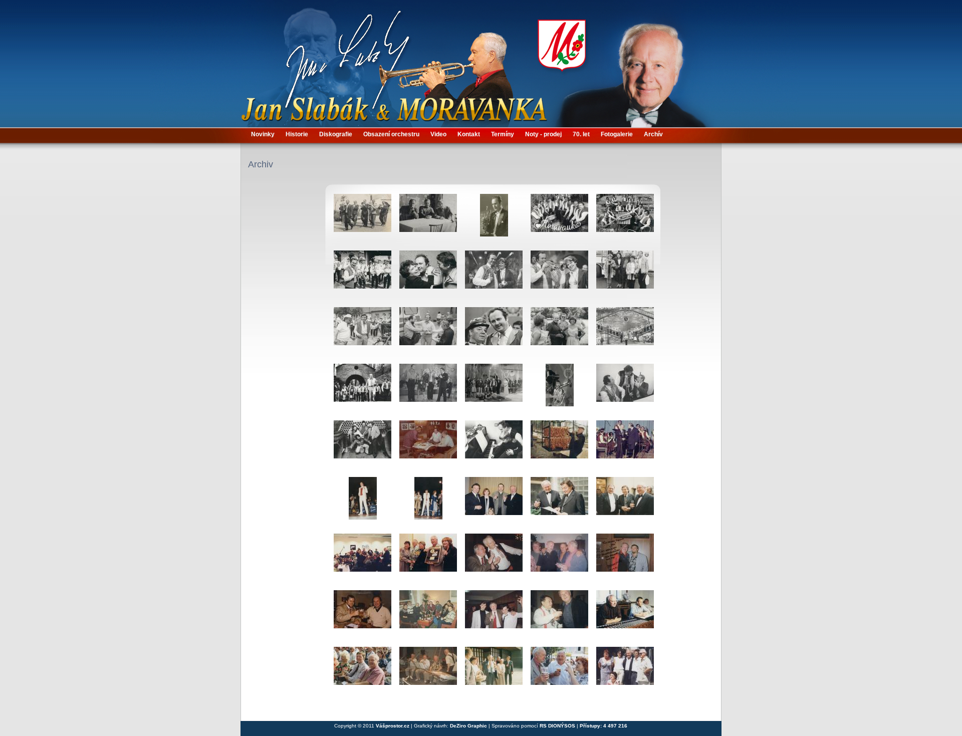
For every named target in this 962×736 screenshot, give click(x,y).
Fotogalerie (617, 134)
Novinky (263, 134)
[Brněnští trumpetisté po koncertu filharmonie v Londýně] (428, 615)
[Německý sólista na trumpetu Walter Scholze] (625, 559)
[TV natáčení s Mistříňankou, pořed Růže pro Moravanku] (362, 276)
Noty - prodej (543, 134)
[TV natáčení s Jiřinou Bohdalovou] (494, 276)
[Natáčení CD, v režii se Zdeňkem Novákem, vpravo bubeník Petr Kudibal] (625, 615)
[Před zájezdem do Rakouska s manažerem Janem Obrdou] (428, 332)
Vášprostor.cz (392, 725)
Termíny (502, 134)
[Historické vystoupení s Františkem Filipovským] (625, 445)
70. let (581, 134)
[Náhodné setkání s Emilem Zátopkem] (559, 332)
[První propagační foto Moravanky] (559, 219)
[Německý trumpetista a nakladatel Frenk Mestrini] (362, 615)
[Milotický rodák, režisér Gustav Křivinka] (362, 332)
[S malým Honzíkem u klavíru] (494, 445)
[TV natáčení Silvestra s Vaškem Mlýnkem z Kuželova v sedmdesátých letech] (494, 332)
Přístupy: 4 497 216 (603, 725)
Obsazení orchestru (391, 134)
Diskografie (335, 134)
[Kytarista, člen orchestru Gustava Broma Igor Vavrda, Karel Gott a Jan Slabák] (625, 502)
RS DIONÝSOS (557, 725)
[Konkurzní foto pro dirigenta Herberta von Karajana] (494, 219)
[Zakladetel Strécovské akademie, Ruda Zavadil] (559, 615)
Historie (297, 134)
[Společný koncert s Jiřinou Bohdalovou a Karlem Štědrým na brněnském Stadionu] (428, 276)
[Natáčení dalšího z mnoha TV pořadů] (362, 389)
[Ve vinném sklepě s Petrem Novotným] (362, 445)
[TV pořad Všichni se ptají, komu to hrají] (559, 276)
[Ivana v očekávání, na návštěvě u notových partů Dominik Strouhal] (428, 445)
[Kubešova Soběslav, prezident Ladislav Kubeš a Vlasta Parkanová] (559, 672)
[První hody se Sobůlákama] (362, 219)
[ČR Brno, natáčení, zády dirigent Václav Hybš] (428, 672)
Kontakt (468, 134)
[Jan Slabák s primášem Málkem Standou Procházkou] (625, 389)
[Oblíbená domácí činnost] (559, 445)
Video (438, 134)
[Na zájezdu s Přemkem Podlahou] (625, 276)
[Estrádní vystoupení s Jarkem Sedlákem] (428, 389)
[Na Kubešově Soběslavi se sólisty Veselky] (625, 672)
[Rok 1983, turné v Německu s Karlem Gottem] (362, 502)
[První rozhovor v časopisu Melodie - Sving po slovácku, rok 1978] (625, 219)
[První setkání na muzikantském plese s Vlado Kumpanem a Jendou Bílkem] (494, 615)
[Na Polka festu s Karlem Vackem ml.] (362, 672)
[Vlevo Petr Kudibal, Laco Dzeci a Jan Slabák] (559, 559)
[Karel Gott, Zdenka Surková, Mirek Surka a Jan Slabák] (494, 502)
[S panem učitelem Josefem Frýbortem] (494, 559)
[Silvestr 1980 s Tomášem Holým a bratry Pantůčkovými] (494, 389)
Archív (653, 134)
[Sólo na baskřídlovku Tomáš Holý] (559, 389)
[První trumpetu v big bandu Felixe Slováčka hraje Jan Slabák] (362, 559)
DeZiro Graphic (469, 725)
